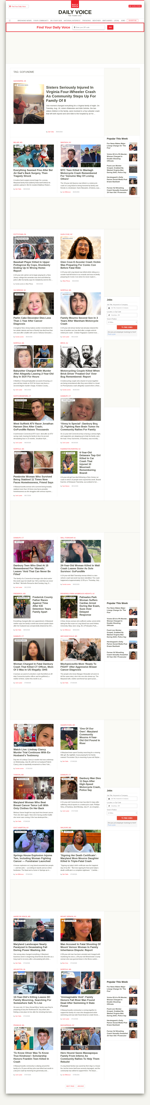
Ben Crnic (65, 963)
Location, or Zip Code (114, 311)
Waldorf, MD (66, 827)
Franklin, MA (18, 1025)
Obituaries (107, 20)
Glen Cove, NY (66, 234)
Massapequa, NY (67, 1025)
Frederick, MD (19, 593)
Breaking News (25, 20)
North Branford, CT (22, 396)
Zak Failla (51, 132)
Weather (96, 20)
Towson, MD (18, 775)
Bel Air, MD (17, 142)
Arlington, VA (19, 969)
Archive (81, 1086)
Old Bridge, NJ (19, 290)
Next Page (70, 1086)
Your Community (41, 20)
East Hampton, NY (21, 827)
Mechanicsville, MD (69, 636)
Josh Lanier (65, 337)
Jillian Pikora (66, 281)
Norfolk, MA (66, 290)
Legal (116, 20)
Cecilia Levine (19, 337)
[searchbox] (20, 6)
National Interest (72, 20)
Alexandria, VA (19, 81)
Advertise (133, 20)
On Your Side (56, 20)
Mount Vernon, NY (68, 916)
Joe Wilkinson (66, 192)
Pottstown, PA (19, 234)
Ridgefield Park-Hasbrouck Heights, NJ (77, 593)
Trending (86, 20)
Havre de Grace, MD (21, 916)
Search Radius (112, 319)
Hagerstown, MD (68, 725)
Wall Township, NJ (68, 538)
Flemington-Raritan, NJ (71, 449)
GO (110, 27)
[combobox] (18, 6)
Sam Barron (65, 486)
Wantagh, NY (66, 142)
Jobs (123, 20)
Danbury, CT (66, 396)
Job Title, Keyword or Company (117, 304)
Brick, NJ (64, 343)
